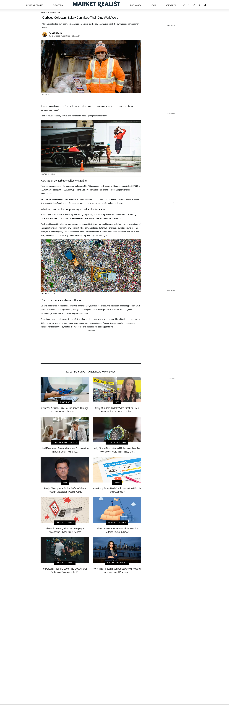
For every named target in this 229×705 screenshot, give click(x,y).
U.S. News (126, 199)
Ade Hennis (57, 33)
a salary (80, 199)
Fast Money (135, 5)
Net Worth (171, 5)
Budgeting (58, 5)
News (153, 5)
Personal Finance (34, 5)
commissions (96, 190)
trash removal (99, 224)
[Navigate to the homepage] (96, 4)
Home (43, 12)
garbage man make (49, 110)
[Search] (183, 4)
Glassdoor (107, 186)
